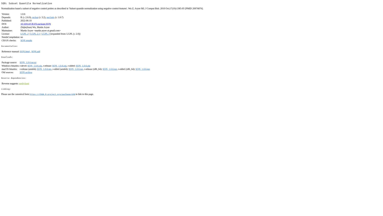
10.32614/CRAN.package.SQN (35, 24)
